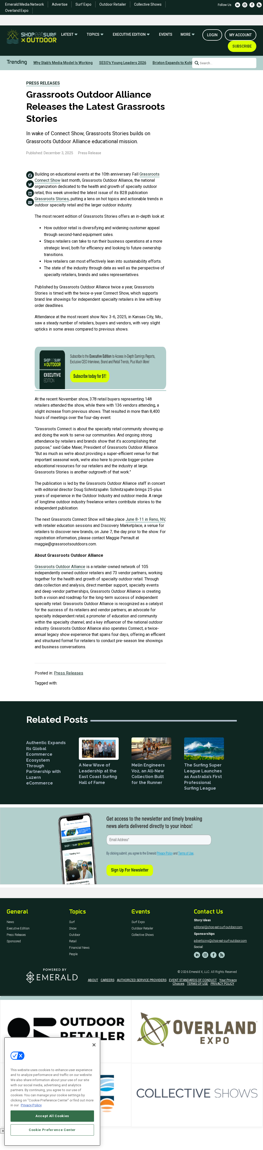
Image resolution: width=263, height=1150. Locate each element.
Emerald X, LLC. (199, 972)
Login (212, 35)
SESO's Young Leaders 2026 (122, 63)
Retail (73, 941)
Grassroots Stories (52, 198)
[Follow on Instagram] (244, 4)
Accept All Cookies (52, 1116)
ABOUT (93, 980)
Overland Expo (17, 10)
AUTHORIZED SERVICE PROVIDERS (141, 980)
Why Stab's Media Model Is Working (63, 63)
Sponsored (14, 941)
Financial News (79, 948)
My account (240, 35)
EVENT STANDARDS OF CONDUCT (193, 980)
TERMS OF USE (197, 983)
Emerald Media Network (24, 4)
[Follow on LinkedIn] (237, 4)
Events (165, 34)
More (186, 34)
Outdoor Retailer (112, 4)
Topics (93, 34)
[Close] (94, 1045)
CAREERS (107, 980)
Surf (72, 922)
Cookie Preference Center (52, 1130)
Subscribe (242, 46)
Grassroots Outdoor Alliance (60, 566)
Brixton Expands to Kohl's (174, 63)
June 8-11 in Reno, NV (145, 519)
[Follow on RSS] (259, 4)
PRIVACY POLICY (222, 983)
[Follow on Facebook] (252, 4)
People (73, 954)
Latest (67, 34)
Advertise (60, 4)
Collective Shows (148, 4)
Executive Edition (129, 34)
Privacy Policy (31, 1105)
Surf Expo (83, 4)
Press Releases (43, 83)
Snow (73, 928)
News (10, 922)
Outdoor (74, 935)
